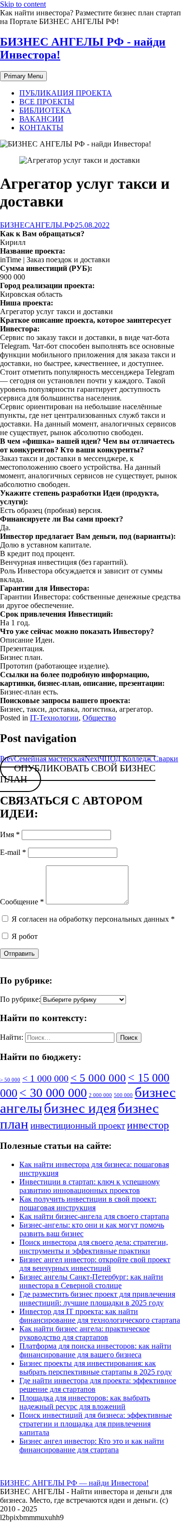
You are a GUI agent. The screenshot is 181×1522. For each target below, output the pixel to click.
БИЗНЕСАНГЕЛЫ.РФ (37, 225)
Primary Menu (23, 76)
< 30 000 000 (53, 1093)
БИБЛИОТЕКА (45, 110)
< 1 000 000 (45, 1078)
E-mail (13, 852)
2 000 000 (100, 1095)
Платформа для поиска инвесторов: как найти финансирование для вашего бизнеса (95, 1350)
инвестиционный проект (77, 1126)
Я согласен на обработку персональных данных (92, 919)
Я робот (24, 936)
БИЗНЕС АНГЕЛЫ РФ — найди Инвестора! (74, 1483)
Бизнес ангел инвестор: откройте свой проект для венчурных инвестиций (94, 1263)
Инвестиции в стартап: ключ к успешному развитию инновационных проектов (89, 1186)
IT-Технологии (54, 718)
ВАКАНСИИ (41, 119)
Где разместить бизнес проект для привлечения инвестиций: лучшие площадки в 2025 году (97, 1298)
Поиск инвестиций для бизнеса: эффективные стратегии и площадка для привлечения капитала (95, 1424)
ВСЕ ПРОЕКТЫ (46, 101)
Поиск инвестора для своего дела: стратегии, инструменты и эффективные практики (93, 1246)
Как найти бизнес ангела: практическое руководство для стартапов (84, 1333)
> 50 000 (10, 1080)
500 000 (123, 1095)
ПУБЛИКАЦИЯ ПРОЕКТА (65, 93)
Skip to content (23, 4)
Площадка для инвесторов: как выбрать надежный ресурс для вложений (84, 1402)
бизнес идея (80, 1108)
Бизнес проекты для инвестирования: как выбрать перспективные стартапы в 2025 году (95, 1367)
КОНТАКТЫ (41, 127)
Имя (10, 834)
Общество (99, 718)
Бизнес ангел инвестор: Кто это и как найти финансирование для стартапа (91, 1445)
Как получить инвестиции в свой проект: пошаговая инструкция (87, 1203)
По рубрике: (20, 999)
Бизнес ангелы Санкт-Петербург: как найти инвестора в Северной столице (91, 1281)
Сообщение (22, 902)
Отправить (19, 953)
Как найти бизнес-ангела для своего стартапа (94, 1216)
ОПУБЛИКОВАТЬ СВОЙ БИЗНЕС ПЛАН (77, 774)
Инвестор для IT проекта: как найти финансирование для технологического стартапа (99, 1315)
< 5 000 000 (98, 1077)
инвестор (148, 1125)
